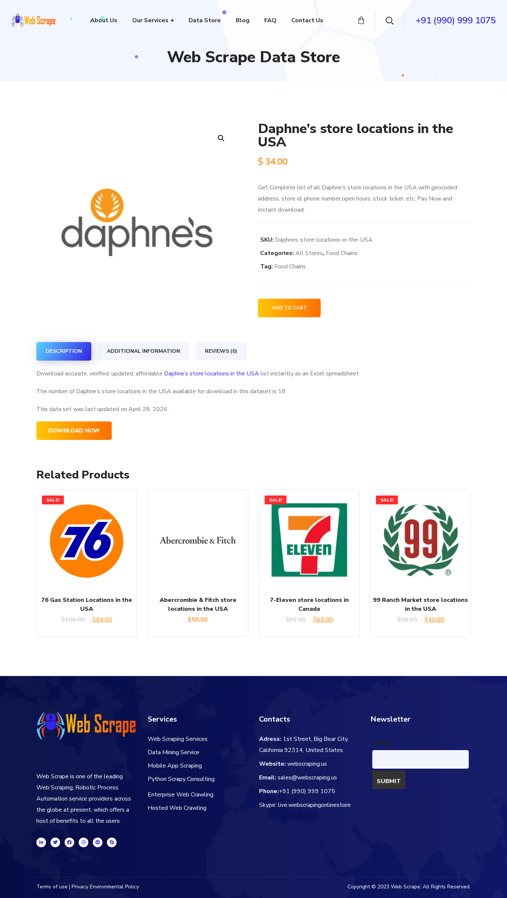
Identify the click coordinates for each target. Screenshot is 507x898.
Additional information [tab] (143, 351)
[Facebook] (69, 842)
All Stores (309, 253)
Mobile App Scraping (175, 766)
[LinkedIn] (41, 842)
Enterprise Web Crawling (180, 795)
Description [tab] (64, 351)
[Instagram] (83, 842)
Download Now (74, 430)
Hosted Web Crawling (177, 808)
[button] (221, 138)
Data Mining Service (173, 752)
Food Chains (341, 253)
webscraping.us (307, 764)
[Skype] (112, 842)
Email (380, 742)
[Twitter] (55, 842)
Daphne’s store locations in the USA (211, 374)
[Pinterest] (97, 842)
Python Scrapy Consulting (181, 779)
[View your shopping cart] (361, 20)
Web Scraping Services (177, 739)
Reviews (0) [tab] (221, 351)
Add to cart (289, 308)
